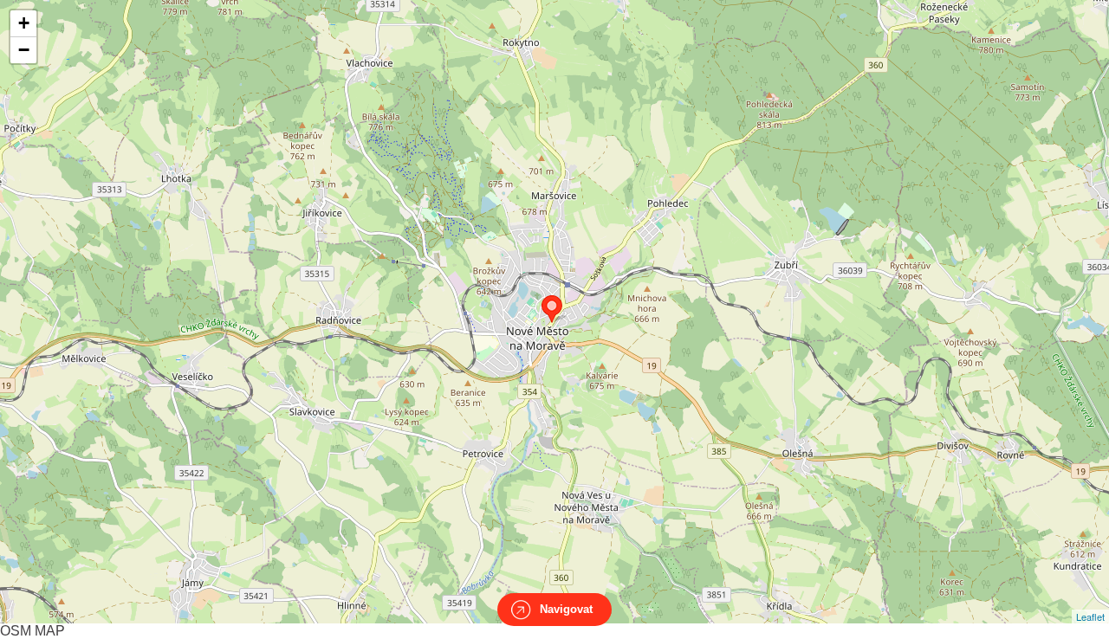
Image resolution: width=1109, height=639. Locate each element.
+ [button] (23, 23)
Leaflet (1090, 616)
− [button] (23, 50)
